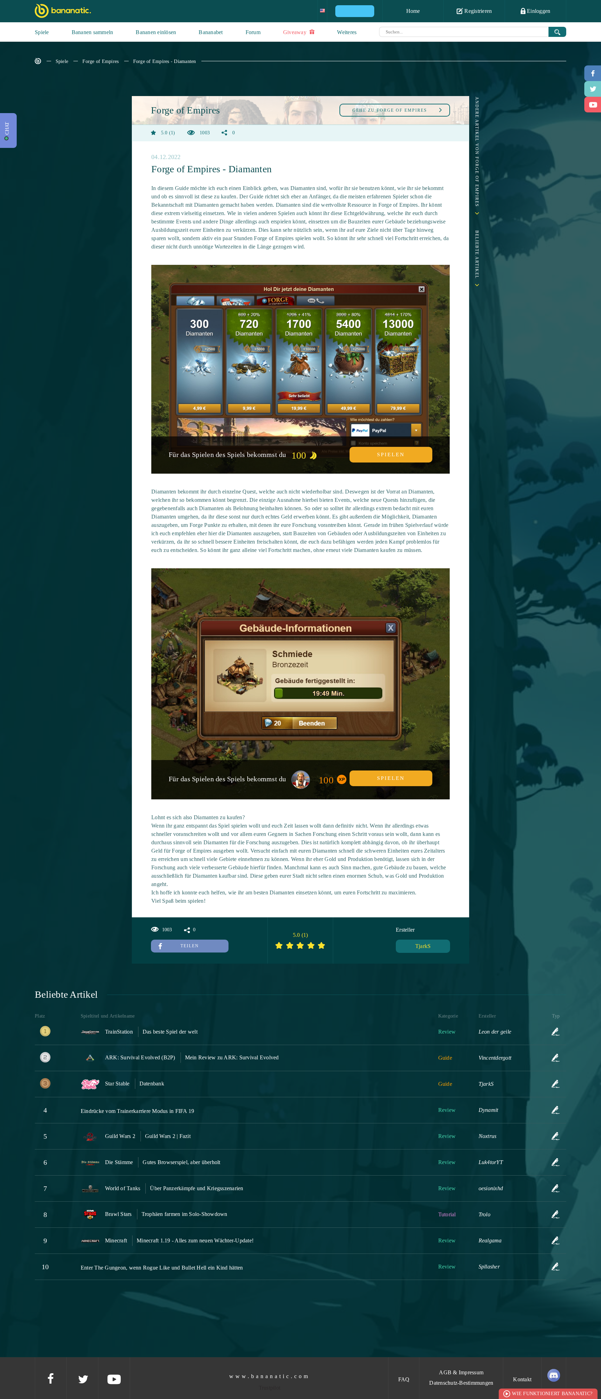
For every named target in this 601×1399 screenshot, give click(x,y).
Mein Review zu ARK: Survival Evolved (232, 1057)
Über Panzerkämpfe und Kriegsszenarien (196, 1188)
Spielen (391, 454)
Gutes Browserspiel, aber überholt (181, 1162)
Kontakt (522, 1379)
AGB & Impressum (461, 1372)
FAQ (404, 1379)
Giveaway (295, 32)
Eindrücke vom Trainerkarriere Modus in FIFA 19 (137, 1111)
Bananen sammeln (92, 32)
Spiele (42, 32)
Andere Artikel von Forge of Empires (476, 152)
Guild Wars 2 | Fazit (168, 1136)
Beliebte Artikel (476, 254)
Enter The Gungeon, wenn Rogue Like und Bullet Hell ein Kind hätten (162, 1268)
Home (413, 11)
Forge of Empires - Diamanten (164, 61)
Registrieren (477, 11)
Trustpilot (270, 1388)
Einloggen (538, 11)
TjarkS (423, 946)
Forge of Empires (100, 61)
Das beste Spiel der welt (170, 1032)
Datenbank (151, 1083)
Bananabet (211, 32)
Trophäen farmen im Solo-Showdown (184, 1214)
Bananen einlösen (156, 32)
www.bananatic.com (269, 1376)
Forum (253, 32)
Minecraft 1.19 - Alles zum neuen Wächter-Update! (195, 1240)
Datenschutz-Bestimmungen (461, 1383)
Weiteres (346, 32)
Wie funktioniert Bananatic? (552, 1393)
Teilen (190, 945)
